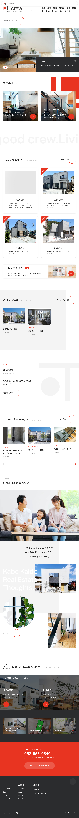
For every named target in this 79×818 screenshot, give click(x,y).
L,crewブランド (7, 795)
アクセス (20, 798)
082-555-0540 (37, 754)
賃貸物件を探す (8, 393)
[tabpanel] (39, 36)
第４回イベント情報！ (11, 329)
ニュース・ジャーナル (40, 793)
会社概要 (20, 795)
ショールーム (6, 798)
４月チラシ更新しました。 (63, 449)
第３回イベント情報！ (36, 331)
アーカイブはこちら (63, 300)
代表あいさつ (22, 792)
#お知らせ (31, 327)
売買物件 (36, 785)
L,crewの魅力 (7, 788)
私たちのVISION (8, 633)
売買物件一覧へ (64, 159)
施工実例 (5, 792)
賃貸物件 (36, 789)
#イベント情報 (32, 446)
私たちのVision (22, 788)
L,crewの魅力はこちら (10, 20)
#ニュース (6, 447)
